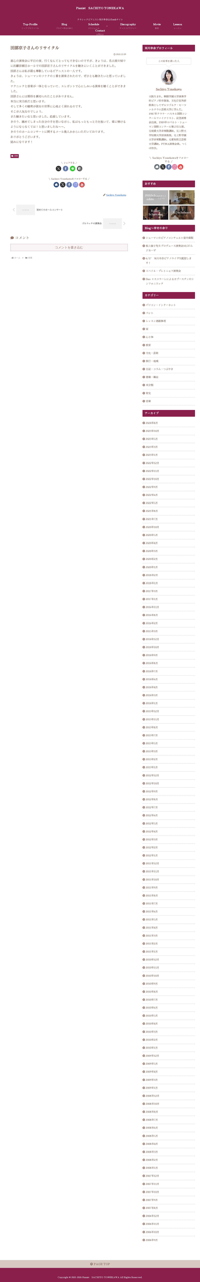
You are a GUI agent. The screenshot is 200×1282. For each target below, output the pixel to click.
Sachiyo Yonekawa (169, 89)
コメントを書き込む (69, 247)
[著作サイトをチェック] (56, 184)
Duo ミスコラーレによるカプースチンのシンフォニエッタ (170, 281)
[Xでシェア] (58, 168)
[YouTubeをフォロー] (82, 184)
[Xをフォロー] (62, 184)
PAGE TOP (101, 1264)
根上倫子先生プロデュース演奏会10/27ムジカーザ (169, 248)
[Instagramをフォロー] (75, 184)
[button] (79, 168)
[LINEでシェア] (72, 168)
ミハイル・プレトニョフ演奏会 (163, 271)
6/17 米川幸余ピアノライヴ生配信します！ (168, 260)
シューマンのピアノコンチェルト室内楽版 (169, 238)
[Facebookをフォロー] (69, 184)
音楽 (16, 156)
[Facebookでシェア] (65, 168)
